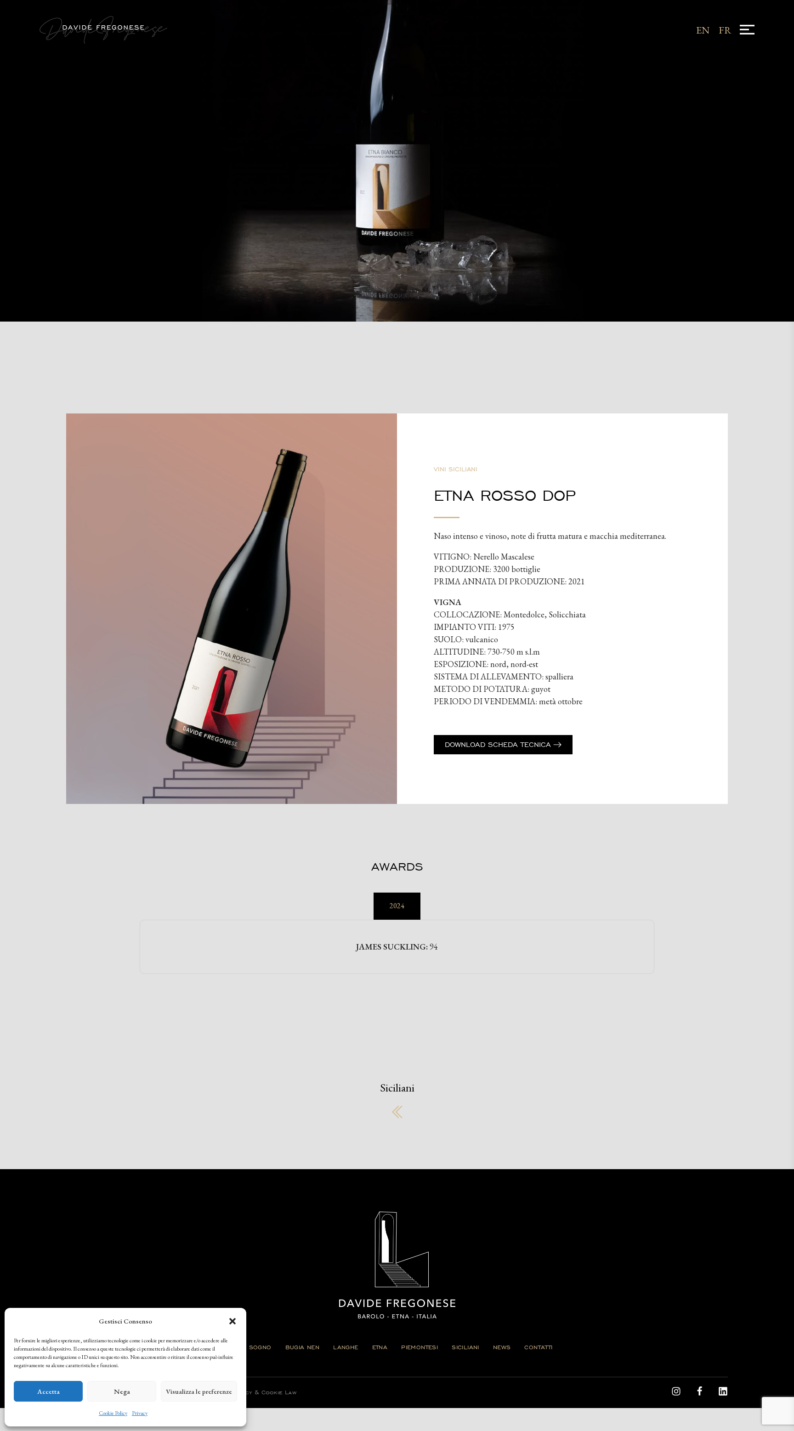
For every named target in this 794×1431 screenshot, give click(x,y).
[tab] (397, 906)
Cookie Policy (113, 1413)
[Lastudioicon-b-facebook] (699, 1391)
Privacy (139, 1413)
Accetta (48, 1391)
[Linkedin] (723, 1391)
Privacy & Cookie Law (262, 1392)
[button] (232, 1321)
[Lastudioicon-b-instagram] (676, 1391)
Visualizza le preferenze (199, 1391)
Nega (122, 1391)
